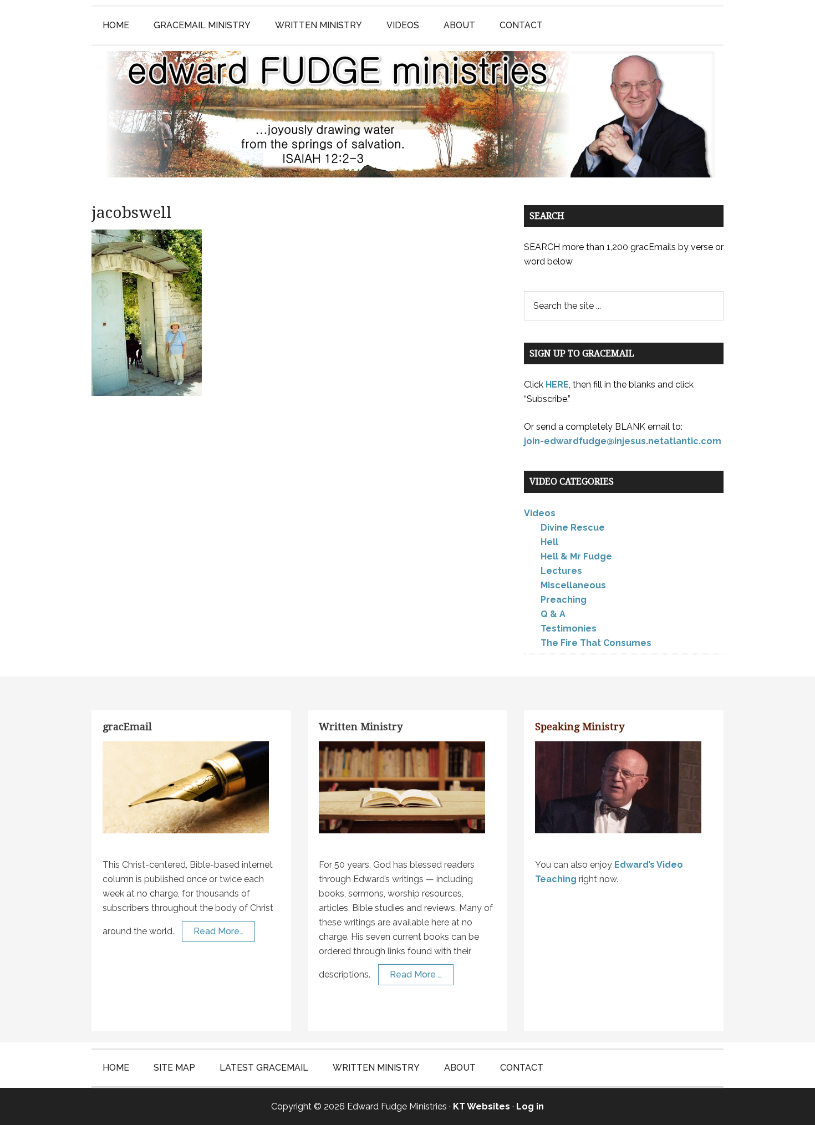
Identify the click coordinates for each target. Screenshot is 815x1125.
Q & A (553, 614)
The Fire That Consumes (596, 643)
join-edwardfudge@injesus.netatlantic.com (622, 441)
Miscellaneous (573, 585)
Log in (530, 1106)
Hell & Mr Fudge (576, 556)
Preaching (564, 599)
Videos (540, 513)
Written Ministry (361, 726)
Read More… (218, 931)
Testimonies (569, 628)
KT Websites (481, 1106)
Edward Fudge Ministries (407, 114)
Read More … (416, 974)
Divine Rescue (573, 527)
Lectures (561, 571)
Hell (549, 542)
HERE (557, 384)
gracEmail (127, 726)
